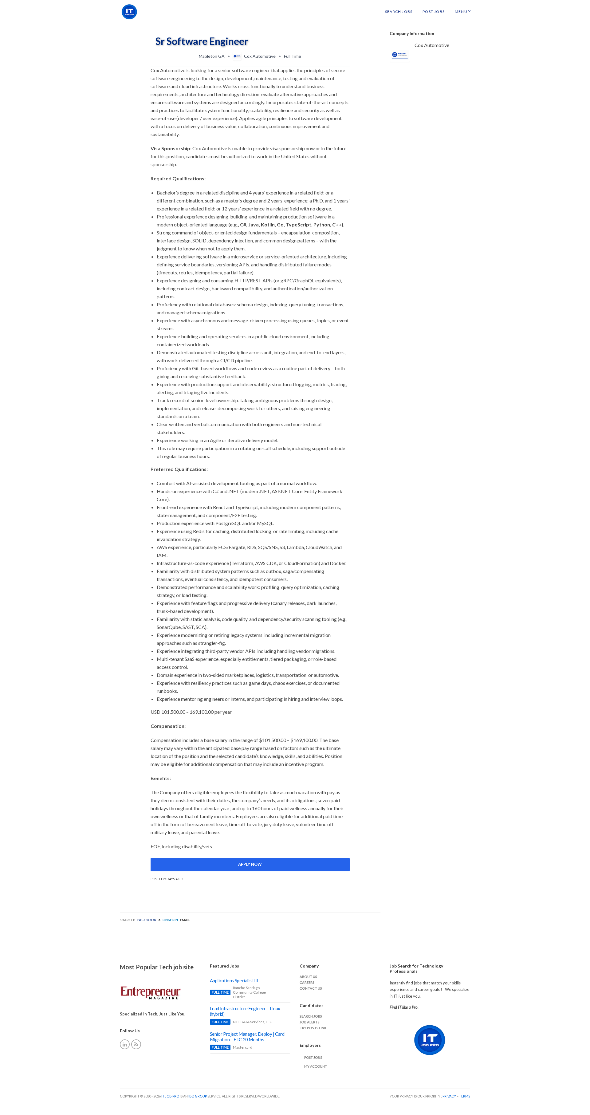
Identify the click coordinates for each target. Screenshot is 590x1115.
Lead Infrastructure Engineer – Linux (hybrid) (245, 1011)
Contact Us (311, 988)
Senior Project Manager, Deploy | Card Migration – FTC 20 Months (247, 1036)
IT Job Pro (170, 1096)
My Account (315, 1066)
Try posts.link (313, 1028)
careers (307, 982)
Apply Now (250, 864)
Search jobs (311, 1016)
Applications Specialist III (234, 980)
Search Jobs (398, 11)
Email (185, 920)
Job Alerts (310, 1022)
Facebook (146, 920)
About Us (308, 977)
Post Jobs (434, 11)
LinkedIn (170, 920)
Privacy (449, 1096)
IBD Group (197, 1096)
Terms (464, 1096)
